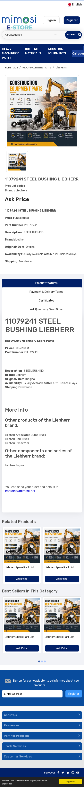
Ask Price (17, 199)
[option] (42, 111)
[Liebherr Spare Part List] (22, 546)
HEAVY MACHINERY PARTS (36, 67)
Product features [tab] (46, 283)
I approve (70, 781)
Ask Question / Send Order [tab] (46, 309)
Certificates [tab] (46, 300)
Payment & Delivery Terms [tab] (46, 291)
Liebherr (61, 67)
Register (73, 693)
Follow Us (49, 772)
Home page (11, 67)
